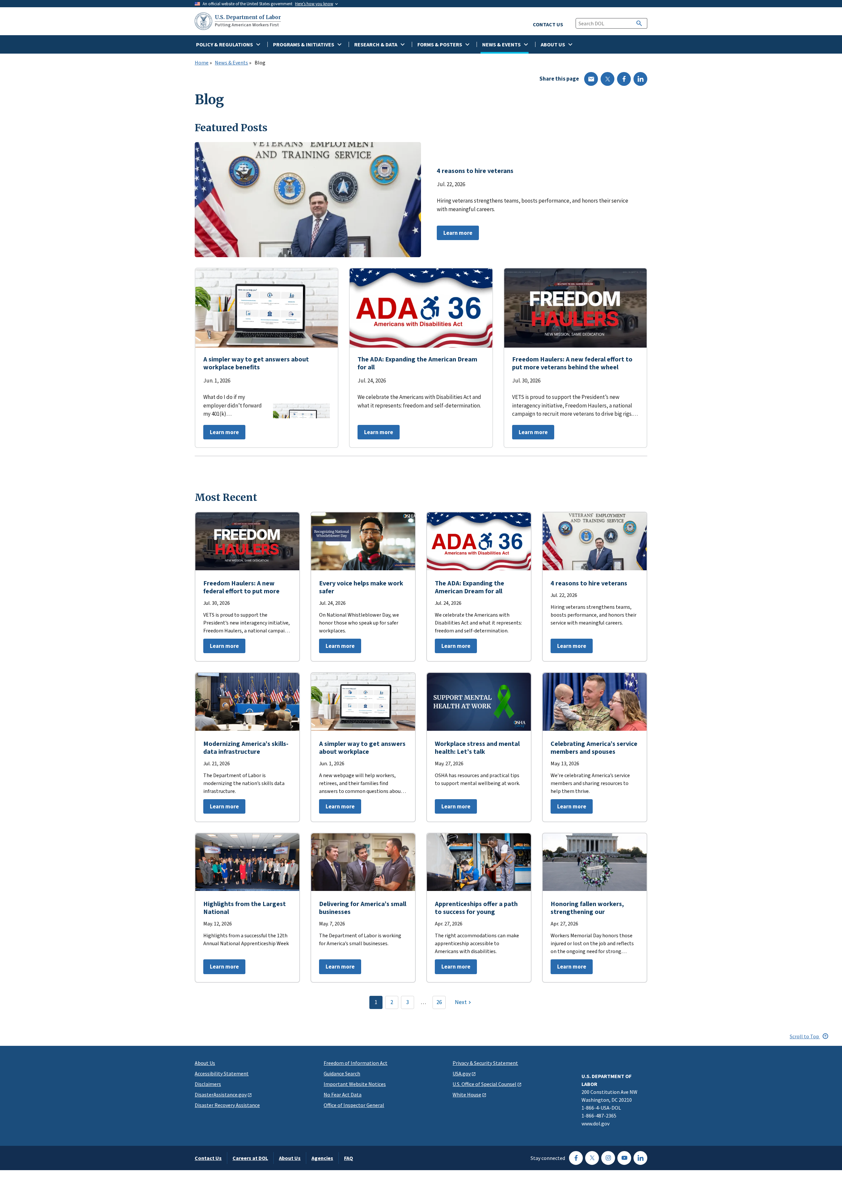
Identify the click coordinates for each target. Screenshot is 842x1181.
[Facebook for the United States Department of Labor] (576, 1158)
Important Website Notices (355, 1084)
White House (467, 1094)
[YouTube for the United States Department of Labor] (624, 1158)
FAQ (348, 1158)
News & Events (231, 62)
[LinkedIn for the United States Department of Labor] (640, 1158)
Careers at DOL (250, 1158)
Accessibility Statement (222, 1073)
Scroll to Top (805, 1036)
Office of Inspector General (354, 1105)
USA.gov (462, 1073)
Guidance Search (342, 1073)
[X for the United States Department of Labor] (592, 1158)
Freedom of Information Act (355, 1063)
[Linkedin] (640, 79)
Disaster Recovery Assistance (227, 1105)
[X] (607, 79)
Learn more (454, 234)
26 (439, 1002)
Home (202, 62)
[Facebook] (624, 79)
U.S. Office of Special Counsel (484, 1084)
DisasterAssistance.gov (221, 1094)
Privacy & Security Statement (485, 1063)
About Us (205, 1063)
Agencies (322, 1158)
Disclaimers (208, 1084)
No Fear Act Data (342, 1094)
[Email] (591, 79)
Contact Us (208, 1158)
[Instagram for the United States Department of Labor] (608, 1158)
